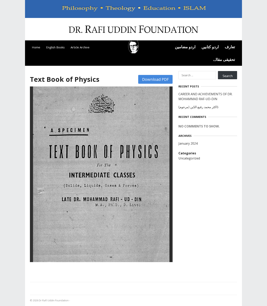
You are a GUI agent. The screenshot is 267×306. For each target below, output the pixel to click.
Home (36, 47)
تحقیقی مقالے (224, 59)
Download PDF (155, 79)
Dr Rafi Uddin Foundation (54, 300)
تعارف (230, 46)
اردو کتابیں (210, 46)
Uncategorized (189, 158)
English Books (55, 47)
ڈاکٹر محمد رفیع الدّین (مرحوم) (198, 107)
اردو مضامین (185, 46)
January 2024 (188, 143)
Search (228, 76)
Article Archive (80, 47)
